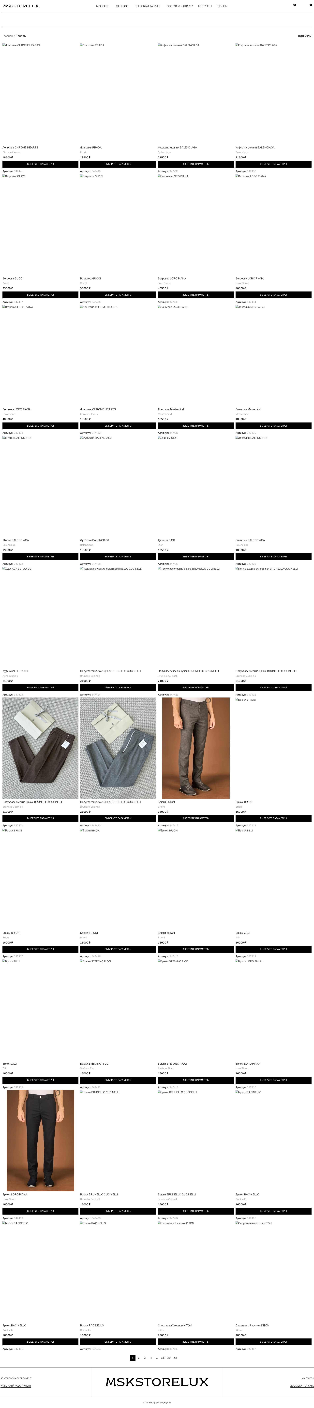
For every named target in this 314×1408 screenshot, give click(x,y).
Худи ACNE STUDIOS (15, 671)
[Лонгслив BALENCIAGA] (274, 486)
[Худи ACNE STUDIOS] (40, 617)
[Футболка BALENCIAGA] (118, 486)
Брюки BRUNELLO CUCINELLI (99, 1194)
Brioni (161, 806)
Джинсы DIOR (166, 540)
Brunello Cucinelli (90, 675)
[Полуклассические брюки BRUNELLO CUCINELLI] (118, 617)
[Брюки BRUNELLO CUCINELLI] (118, 1140)
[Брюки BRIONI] (196, 748)
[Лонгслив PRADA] (118, 94)
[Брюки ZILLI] (274, 879)
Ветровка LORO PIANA (172, 278)
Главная (7, 36)
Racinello (241, 1199)
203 (163, 1357)
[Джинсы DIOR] (196, 486)
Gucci (5, 283)
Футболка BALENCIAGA (94, 540)
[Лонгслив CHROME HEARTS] (40, 94)
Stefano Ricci (87, 1068)
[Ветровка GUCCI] (40, 224)
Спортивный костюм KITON (175, 1325)
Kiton (161, 1330)
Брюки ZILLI (243, 932)
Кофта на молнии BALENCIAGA (177, 147)
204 (169, 1357)
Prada (83, 152)
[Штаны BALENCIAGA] (40, 486)
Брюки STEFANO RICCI (94, 1063)
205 (175, 1357)
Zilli (238, 937)
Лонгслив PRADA (91, 147)
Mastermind (165, 414)
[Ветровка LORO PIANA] (196, 224)
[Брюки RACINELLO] (274, 1140)
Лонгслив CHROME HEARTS (20, 147)
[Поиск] (285, 6)
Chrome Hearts (11, 152)
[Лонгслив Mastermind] (196, 355)
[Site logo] (21, 5)
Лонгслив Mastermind (171, 409)
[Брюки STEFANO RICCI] (118, 1009)
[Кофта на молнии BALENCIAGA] (196, 94)
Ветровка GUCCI (12, 278)
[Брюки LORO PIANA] (274, 1009)
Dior (160, 544)
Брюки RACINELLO (247, 1194)
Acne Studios (10, 675)
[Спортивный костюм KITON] (196, 1271)
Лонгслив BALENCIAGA (250, 540)
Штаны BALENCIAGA (15, 540)
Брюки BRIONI (167, 802)
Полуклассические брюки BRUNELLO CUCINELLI (110, 671)
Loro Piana (164, 283)
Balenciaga (164, 152)
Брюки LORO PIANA (248, 1063)
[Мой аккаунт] (302, 6)
